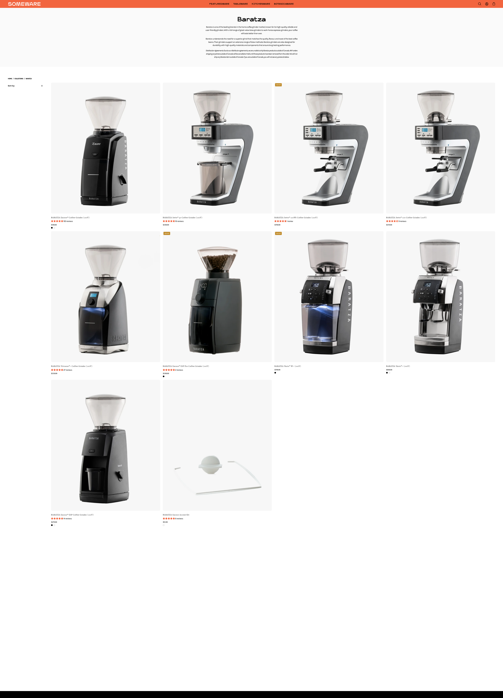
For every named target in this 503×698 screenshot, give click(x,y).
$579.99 (389, 225)
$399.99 (166, 225)
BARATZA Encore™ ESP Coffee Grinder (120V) (72, 515)
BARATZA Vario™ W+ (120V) (287, 366)
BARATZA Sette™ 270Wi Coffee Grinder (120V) (296, 217)
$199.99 (54, 225)
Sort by (11, 86)
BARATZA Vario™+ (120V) (398, 366)
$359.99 (54, 373)
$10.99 (165, 522)
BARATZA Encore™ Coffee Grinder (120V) (70, 217)
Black (52, 228)
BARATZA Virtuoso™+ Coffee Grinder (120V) (71, 366)
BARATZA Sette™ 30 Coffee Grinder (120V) (182, 217)
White (54, 228)
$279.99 (54, 522)
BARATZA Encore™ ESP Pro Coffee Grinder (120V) (186, 366)
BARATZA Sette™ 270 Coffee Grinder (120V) (406, 217)
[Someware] (24, 4)
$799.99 (277, 225)
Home (10, 79)
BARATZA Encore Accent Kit (176, 515)
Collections (18, 79)
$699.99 (389, 370)
